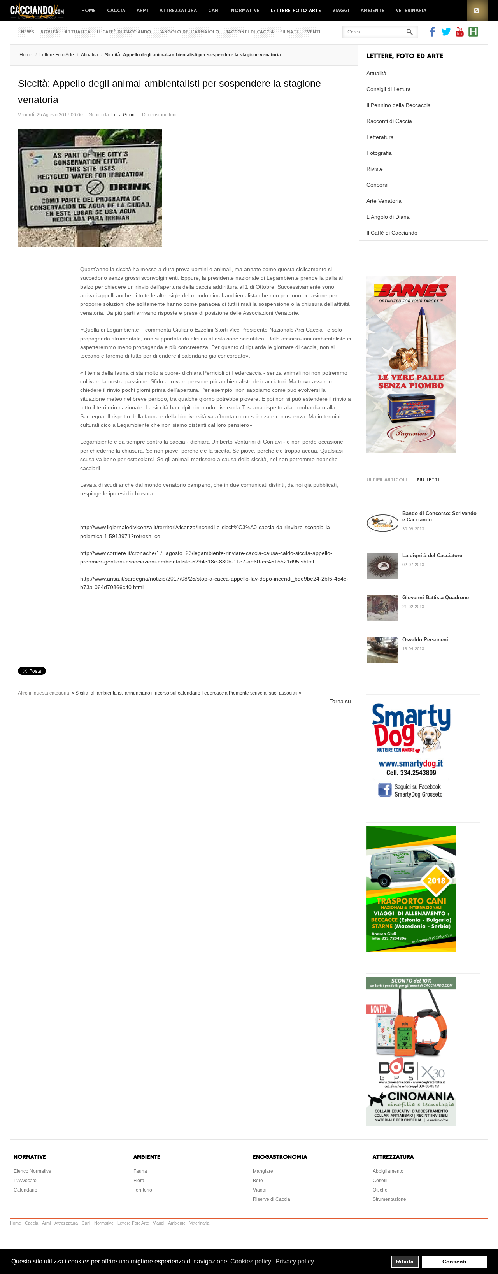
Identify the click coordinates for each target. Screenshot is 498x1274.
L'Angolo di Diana (388, 217)
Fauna (140, 1171)
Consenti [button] (454, 1261)
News (27, 32)
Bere (258, 1180)
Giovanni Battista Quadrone (435, 597)
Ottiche (380, 1190)
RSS (477, 10)
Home (88, 10)
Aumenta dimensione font (190, 113)
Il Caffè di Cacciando (124, 32)
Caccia (116, 10)
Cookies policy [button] (250, 1261)
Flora (138, 1180)
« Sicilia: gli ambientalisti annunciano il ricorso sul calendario (136, 693)
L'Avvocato (25, 1180)
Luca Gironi (123, 115)
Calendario (25, 1190)
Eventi (312, 32)
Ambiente (372, 10)
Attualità (78, 32)
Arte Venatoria (384, 201)
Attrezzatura (178, 10)
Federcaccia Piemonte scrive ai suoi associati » (252, 693)
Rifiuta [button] (405, 1261)
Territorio (142, 1190)
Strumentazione (389, 1199)
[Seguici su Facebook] (433, 35)
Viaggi (340, 10)
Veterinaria (411, 10)
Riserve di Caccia (271, 1199)
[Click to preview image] (184, 188)
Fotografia (379, 153)
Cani (214, 10)
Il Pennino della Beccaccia (398, 105)
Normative (245, 10)
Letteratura (380, 137)
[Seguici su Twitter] (446, 35)
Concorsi (377, 185)
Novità (49, 32)
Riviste (374, 169)
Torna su (340, 701)
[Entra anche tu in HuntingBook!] (473, 35)
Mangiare (263, 1171)
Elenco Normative (32, 1171)
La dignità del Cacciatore (432, 555)
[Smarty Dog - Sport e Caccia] (411, 799)
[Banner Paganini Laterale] (411, 451)
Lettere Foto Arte (296, 10)
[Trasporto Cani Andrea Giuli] (411, 950)
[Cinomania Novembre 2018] (411, 1124)
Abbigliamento (388, 1171)
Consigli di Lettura (388, 89)
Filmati (289, 32)
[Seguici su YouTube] (459, 35)
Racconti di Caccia (249, 32)
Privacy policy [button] (294, 1261)
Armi (142, 10)
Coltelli (380, 1180)
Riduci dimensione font (183, 113)
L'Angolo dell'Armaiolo (188, 32)
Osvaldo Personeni (425, 639)
